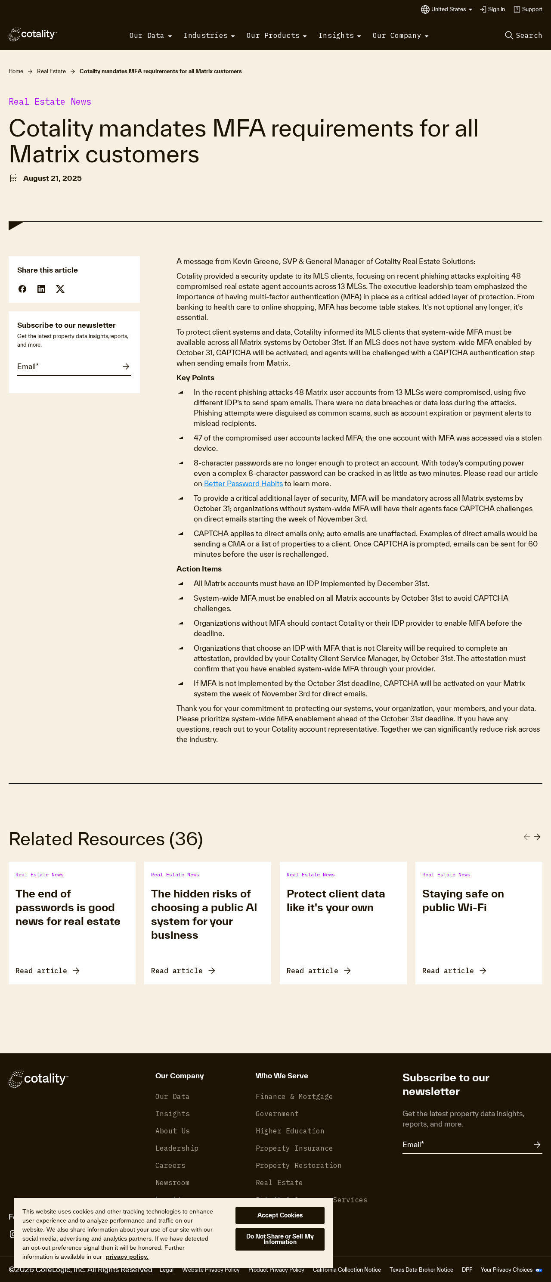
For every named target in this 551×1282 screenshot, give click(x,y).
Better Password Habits (243, 483)
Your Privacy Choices (507, 1269)
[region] (173, 1232)
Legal (166, 1269)
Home (16, 71)
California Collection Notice (347, 1269)
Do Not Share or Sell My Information (280, 1239)
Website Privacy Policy (211, 1269)
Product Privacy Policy (276, 1269)
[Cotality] (33, 34)
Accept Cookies (280, 1215)
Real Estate (51, 71)
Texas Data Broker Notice (421, 1269)
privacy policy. (127, 1256)
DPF (467, 1269)
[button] (452, 9)
